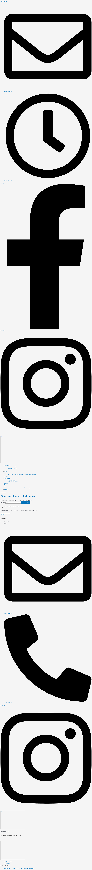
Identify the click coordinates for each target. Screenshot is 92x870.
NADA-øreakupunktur (13, 468)
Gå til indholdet (4, 1)
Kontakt (6, 476)
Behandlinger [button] (7, 465)
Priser (5, 471)
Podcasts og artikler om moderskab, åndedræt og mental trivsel (22, 474)
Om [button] (5, 473)
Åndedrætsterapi (12, 466)
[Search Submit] (23, 502)
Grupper (6, 470)
